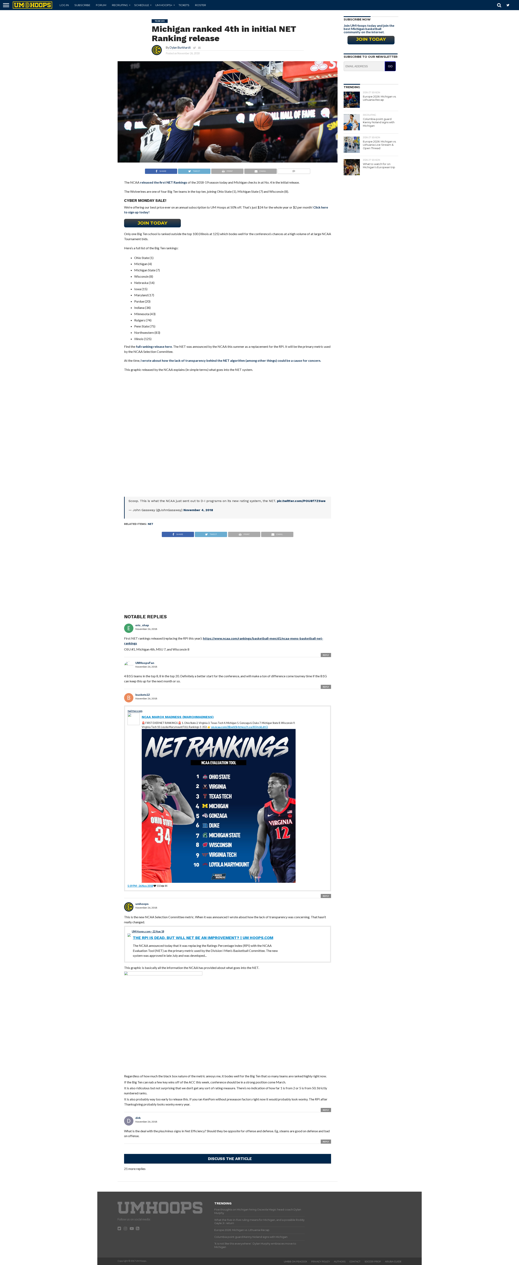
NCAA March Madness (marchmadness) (178, 717)
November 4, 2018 (198, 510)
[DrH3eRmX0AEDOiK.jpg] (163, 974)
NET (150, 523)
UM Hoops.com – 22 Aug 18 (148, 931)
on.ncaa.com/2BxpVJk (224, 727)
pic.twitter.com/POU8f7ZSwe (301, 501)
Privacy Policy (320, 1261)
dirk (138, 1117)
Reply (326, 655)
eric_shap (142, 625)
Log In (64, 5)
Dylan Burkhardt (180, 47)
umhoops (142, 903)
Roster (200, 5)
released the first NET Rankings (163, 182)
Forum (101, 5)
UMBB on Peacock (295, 1261)
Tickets (184, 5)
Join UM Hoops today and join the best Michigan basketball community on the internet (369, 29)
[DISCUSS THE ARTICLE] (230, 1164)
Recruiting (120, 5)
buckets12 (142, 694)
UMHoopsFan (144, 663)
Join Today (152, 223)
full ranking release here (154, 346)
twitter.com (135, 711)
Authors (339, 1261)
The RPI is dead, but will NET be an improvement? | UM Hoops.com (203, 937)
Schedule (141, 5)
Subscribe (82, 5)
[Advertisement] (227, 571)
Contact (355, 1261)
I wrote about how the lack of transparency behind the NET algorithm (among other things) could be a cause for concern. (231, 360)
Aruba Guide (393, 1261)
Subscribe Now (357, 19)
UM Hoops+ (163, 5)
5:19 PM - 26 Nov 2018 (140, 885)
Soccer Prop (373, 1261)
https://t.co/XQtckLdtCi (253, 727)
